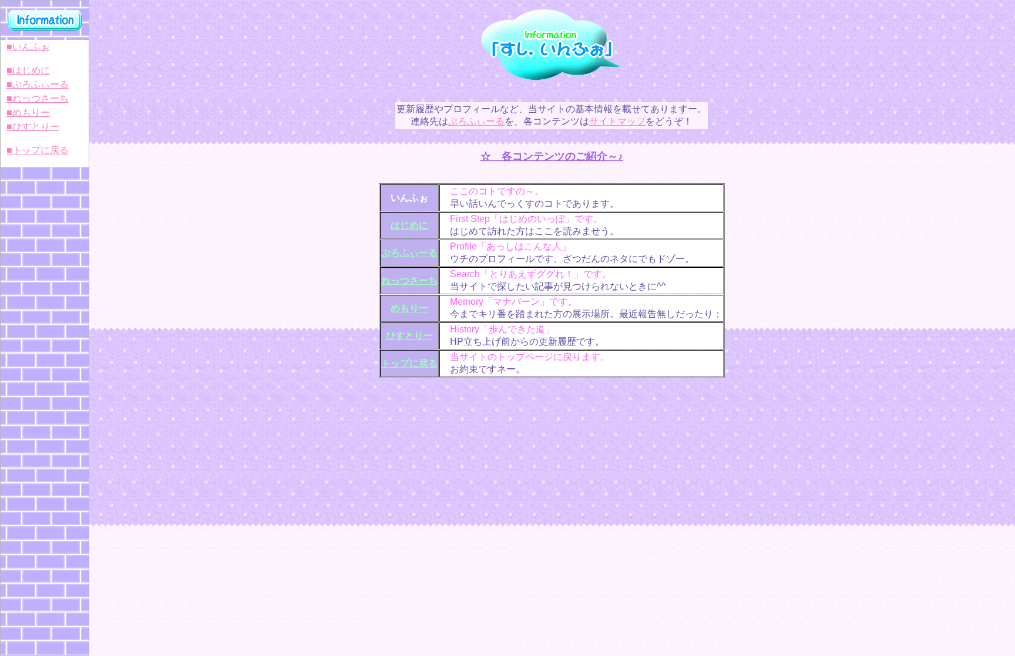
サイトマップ (617, 121)
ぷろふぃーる (476, 121)
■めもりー (28, 112)
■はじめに (28, 70)
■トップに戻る (37, 150)
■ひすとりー (32, 127)
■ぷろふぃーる (37, 84)
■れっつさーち (37, 98)
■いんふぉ (28, 47)
